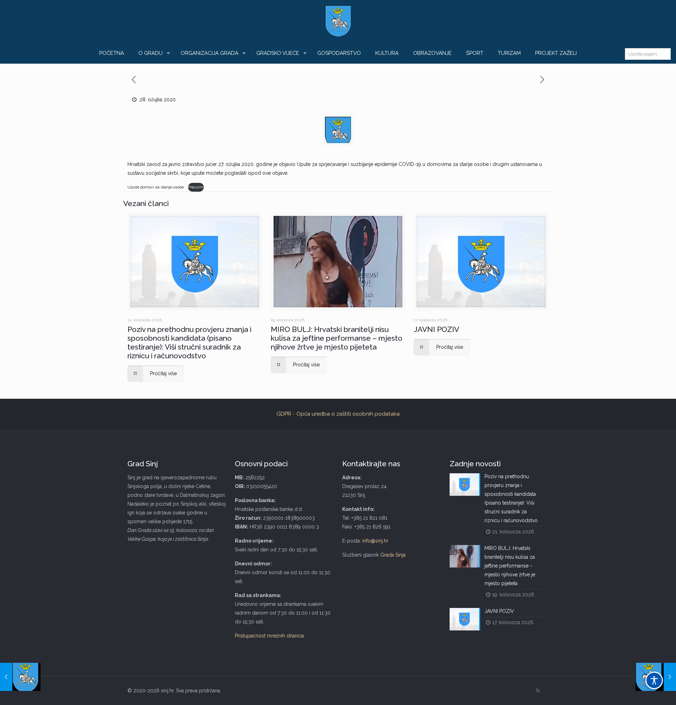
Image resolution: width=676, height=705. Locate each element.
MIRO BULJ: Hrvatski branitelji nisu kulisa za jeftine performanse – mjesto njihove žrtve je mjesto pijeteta (336, 338)
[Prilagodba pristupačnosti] (654, 680)
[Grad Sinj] (338, 21)
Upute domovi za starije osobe (156, 187)
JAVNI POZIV (436, 329)
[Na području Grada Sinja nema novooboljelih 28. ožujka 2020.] (20, 677)
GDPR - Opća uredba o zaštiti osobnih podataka (338, 414)
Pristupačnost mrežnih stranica (269, 636)
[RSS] (538, 690)
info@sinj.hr (375, 541)
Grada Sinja (393, 555)
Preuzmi (196, 187)
